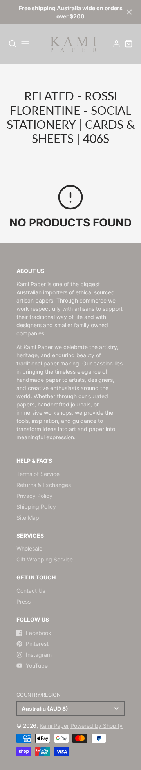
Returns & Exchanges (43, 484)
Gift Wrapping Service (44, 559)
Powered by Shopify (96, 725)
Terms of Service (38, 474)
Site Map (27, 517)
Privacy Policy (34, 495)
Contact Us (30, 590)
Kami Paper (54, 725)
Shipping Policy (36, 506)
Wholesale (29, 548)
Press (23, 601)
